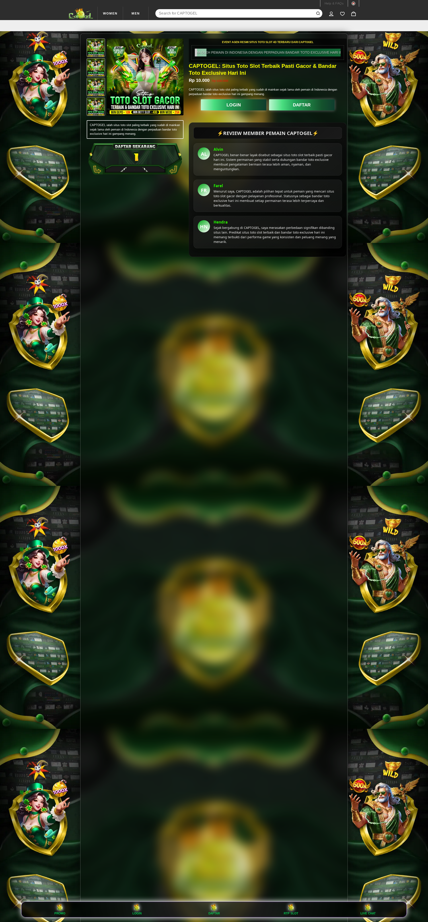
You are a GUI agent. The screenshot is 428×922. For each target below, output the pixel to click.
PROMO (59, 913)
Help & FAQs (334, 3)
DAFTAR (302, 104)
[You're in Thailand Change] (353, 3)
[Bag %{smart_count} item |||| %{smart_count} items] (353, 13)
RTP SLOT (291, 913)
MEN (136, 13)
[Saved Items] (342, 13)
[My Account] (331, 13)
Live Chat (368, 913)
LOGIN (233, 104)
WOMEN (110, 13)
